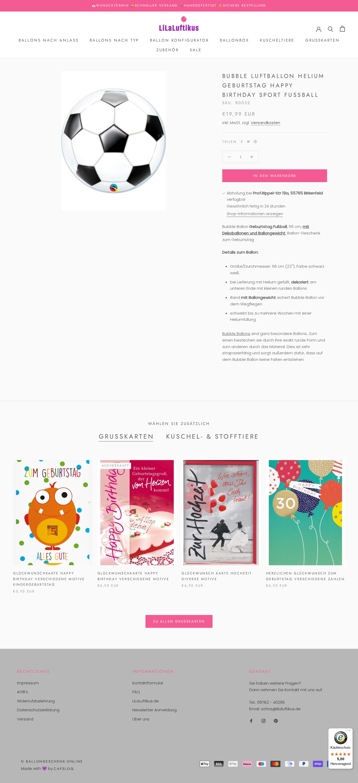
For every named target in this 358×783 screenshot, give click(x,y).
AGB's (22, 692)
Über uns (140, 719)
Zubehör (167, 50)
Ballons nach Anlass (49, 40)
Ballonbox (234, 40)
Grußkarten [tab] (126, 436)
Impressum (28, 683)
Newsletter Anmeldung (154, 710)
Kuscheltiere (277, 40)
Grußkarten (322, 40)
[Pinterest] (255, 141)
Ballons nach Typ (114, 40)
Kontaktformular (147, 683)
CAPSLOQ (64, 768)
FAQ (136, 692)
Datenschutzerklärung (38, 710)
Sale (196, 50)
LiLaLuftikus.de (145, 701)
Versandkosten (265, 122)
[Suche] (330, 28)
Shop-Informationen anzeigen (255, 213)
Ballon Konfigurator (179, 40)
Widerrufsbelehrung (36, 701)
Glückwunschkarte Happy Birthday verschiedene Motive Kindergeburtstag (49, 579)
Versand (25, 719)
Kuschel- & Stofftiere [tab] (212, 436)
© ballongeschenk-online (52, 761)
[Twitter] (248, 141)
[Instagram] (263, 721)
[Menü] (349, 731)
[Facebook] (241, 141)
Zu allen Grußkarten (179, 621)
